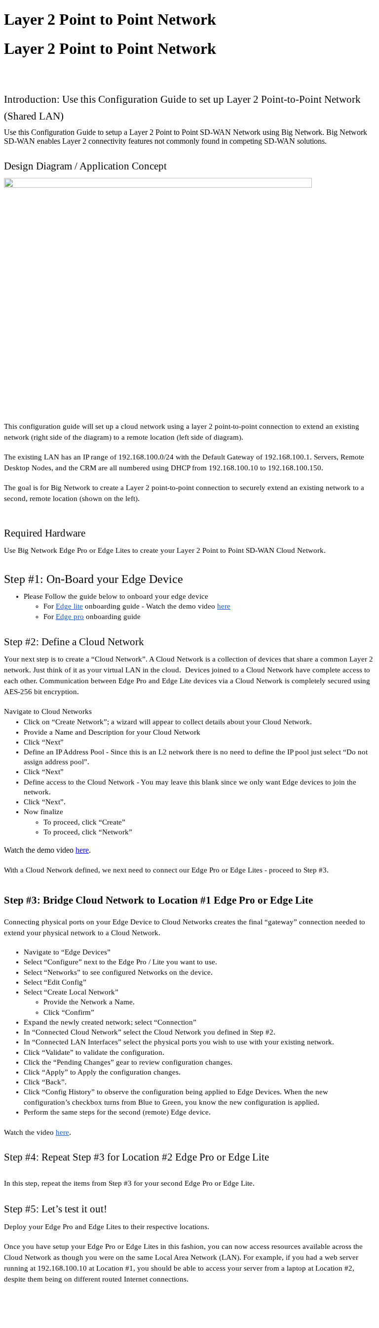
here (82, 850)
